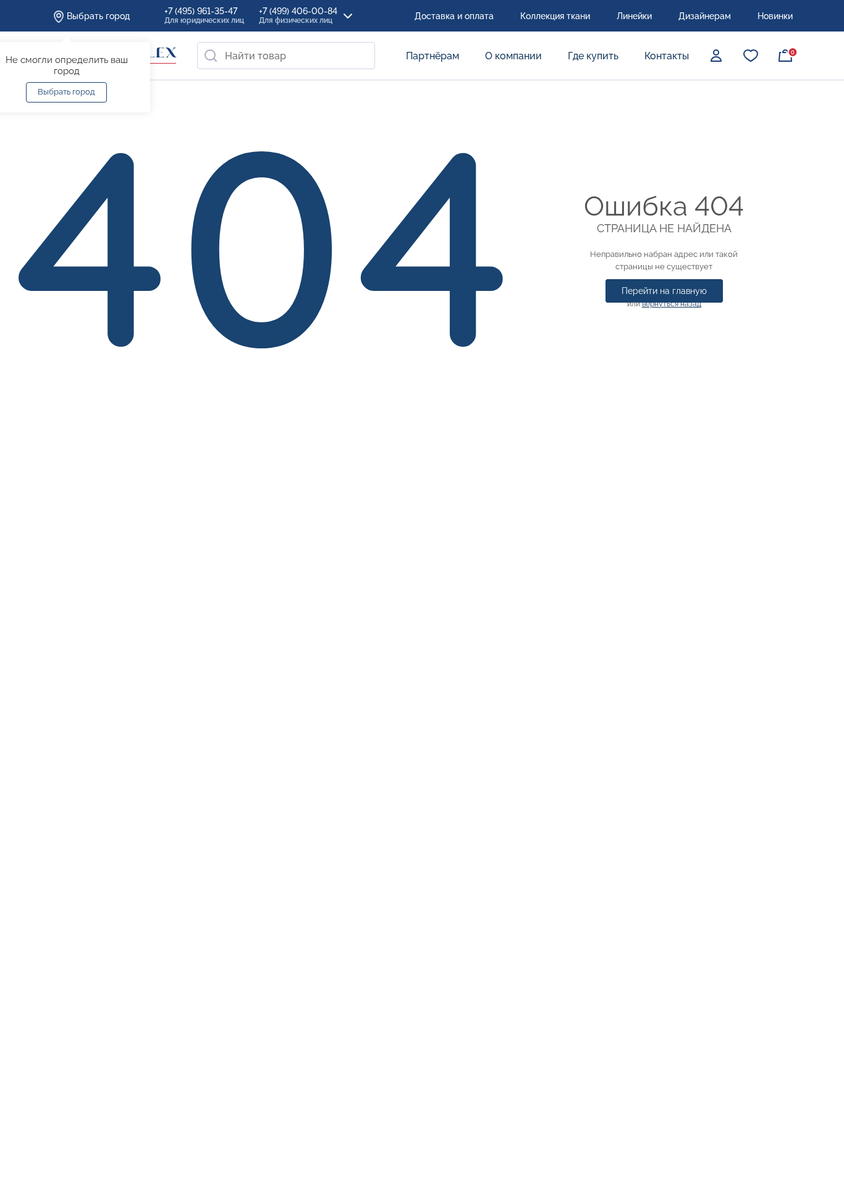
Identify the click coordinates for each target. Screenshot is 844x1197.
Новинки (775, 16)
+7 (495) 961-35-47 (204, 15)
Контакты (666, 56)
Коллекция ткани (555, 16)
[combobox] (286, 55)
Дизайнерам (704, 16)
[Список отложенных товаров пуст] (750, 55)
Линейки (634, 16)
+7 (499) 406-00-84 (298, 15)
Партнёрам (432, 56)
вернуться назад (671, 304)
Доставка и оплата (454, 16)
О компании (513, 56)
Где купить (593, 56)
